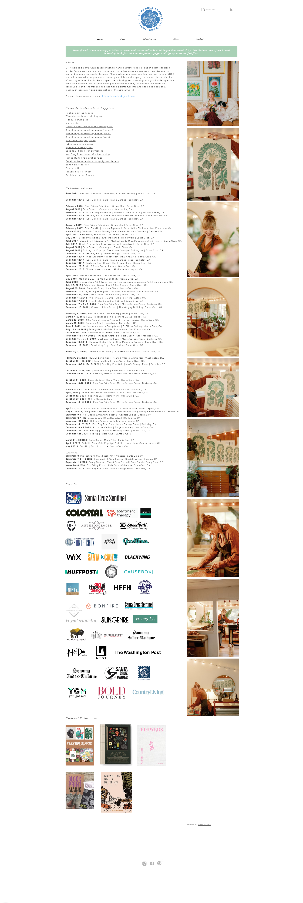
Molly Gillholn (204, 824)
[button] (231, 9)
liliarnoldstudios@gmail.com (118, 96)
